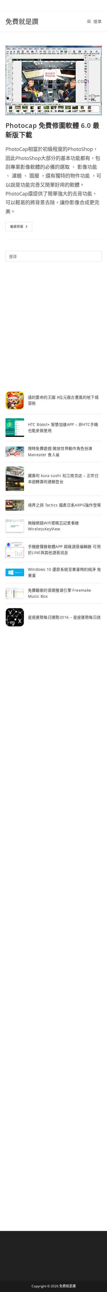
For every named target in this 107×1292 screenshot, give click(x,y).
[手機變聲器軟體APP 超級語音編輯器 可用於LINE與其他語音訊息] (14, 550)
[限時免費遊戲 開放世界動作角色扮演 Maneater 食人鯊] (14, 452)
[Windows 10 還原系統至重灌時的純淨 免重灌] (14, 573)
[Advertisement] (53, 326)
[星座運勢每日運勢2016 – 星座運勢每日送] (14, 617)
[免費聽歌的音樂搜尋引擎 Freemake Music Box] (14, 593)
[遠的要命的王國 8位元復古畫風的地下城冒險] (14, 400)
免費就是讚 (21, 21)
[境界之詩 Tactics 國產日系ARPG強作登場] (14, 505)
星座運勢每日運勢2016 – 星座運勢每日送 (64, 617)
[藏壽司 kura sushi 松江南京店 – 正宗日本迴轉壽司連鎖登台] (14, 478)
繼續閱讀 (21, 227)
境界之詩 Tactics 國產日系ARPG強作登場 (64, 505)
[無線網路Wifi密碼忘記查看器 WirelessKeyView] (14, 526)
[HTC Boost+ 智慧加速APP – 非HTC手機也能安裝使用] (14, 427)
